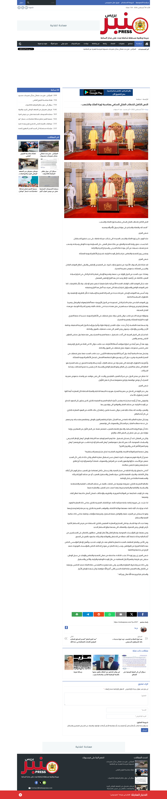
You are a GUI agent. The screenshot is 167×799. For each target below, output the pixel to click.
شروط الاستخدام (127, 2)
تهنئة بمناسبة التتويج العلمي (125, 770)
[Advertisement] (83, 68)
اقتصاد (112, 43)
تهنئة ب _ (133, 49)
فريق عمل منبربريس (112, 2)
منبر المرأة (54, 43)
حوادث (86, 43)
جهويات (122, 43)
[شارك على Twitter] (131, 614)
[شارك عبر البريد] (121, 614)
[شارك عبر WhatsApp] (110, 614)
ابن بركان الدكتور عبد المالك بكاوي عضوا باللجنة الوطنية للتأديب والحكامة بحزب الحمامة (106, 674)
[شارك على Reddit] (99, 614)
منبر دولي (64, 43)
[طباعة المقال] (77, 614)
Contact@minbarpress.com (41, 788)
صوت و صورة (42, 43)
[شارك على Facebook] (142, 614)
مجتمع (130, 43)
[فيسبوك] (66, 627)
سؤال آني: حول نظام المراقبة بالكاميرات (121, 778)
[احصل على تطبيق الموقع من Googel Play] (26, 7)
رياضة (105, 43)
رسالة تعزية (78, 672)
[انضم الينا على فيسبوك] (19, 7)
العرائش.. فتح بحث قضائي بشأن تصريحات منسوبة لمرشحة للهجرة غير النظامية (49, 156)
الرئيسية (147, 43)
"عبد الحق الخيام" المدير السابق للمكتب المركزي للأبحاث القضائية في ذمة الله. (83, 639)
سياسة (139, 43)
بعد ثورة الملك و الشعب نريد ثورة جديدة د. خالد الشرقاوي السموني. (127, 639)
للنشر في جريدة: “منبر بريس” (120, 795)
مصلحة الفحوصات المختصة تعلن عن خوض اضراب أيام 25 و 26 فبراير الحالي (49, 191)
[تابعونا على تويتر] (22, 7)
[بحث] (28, 2)
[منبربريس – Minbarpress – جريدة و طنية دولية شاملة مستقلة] (125, 25)
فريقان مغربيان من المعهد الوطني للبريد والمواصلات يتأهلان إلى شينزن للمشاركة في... (120, 788)
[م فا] (143, 629)
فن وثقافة (95, 43)
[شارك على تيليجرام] (88, 614)
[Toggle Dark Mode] (20, 43)
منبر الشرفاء (75, 43)
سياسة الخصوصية (142, 2)
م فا (146, 109)
